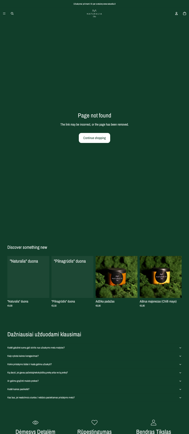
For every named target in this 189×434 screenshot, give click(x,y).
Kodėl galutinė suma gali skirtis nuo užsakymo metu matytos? (36, 347)
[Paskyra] (176, 13)
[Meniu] (4, 13)
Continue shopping (94, 138)
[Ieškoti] (12, 13)
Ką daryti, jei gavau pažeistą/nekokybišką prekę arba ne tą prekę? (37, 372)
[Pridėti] (43, 292)
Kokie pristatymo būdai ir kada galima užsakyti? (29, 364)
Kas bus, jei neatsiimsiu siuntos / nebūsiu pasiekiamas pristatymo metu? (41, 397)
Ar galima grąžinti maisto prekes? (23, 380)
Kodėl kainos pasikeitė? (18, 389)
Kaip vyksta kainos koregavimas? (23, 356)
